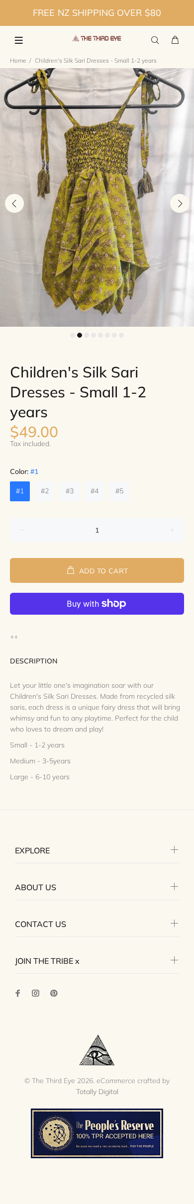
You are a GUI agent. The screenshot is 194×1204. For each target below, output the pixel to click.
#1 (20, 490)
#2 (45, 490)
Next (179, 203)
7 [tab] (114, 335)
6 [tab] (107, 335)
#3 (70, 490)
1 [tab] (72, 335)
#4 (94, 490)
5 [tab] (100, 335)
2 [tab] (79, 335)
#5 (119, 490)
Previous (14, 203)
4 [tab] (93, 335)
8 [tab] (121, 335)
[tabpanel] (97, 197)
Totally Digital (97, 1091)
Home (18, 60)
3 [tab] (86, 335)
